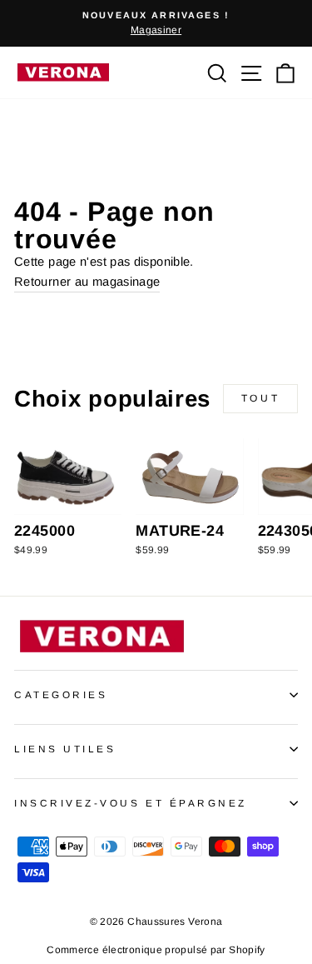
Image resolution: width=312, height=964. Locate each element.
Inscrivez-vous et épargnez (130, 802)
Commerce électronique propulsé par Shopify (156, 950)
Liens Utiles (65, 748)
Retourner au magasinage (87, 281)
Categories (60, 694)
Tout (260, 398)
